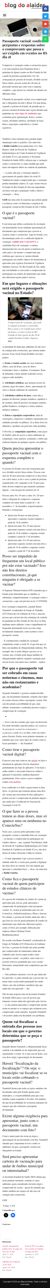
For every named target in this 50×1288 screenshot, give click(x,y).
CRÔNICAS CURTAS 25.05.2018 (11, 1263)
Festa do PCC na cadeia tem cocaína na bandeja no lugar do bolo (34, 1249)
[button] (45, 9)
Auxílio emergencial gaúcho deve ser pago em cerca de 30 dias (12, 1249)
